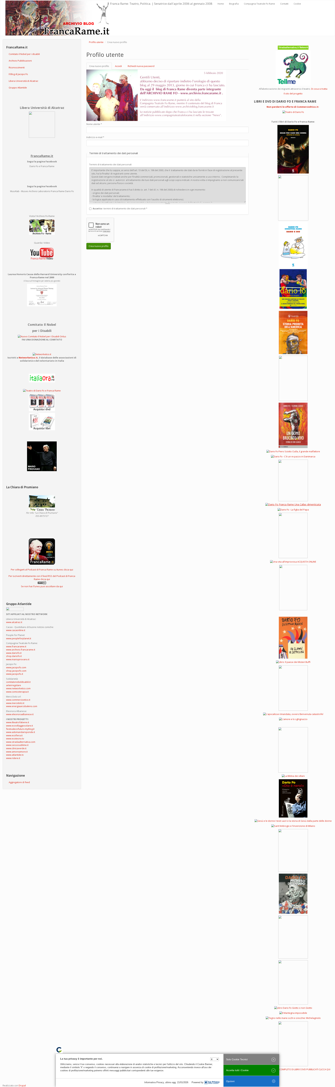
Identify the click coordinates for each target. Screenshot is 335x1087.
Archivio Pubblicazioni (20, 60)
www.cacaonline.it (15, 630)
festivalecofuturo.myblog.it (20, 728)
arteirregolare (13, 685)
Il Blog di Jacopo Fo (18, 74)
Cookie (297, 3)
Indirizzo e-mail (95, 137)
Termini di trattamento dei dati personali (110, 164)
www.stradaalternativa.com (20, 741)
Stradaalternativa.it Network (293, 47)
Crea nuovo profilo (100, 67)
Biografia (234, 3)
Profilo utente (96, 42)
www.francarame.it (16, 646)
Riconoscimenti (17, 67)
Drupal (22, 1085)
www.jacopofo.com (16, 667)
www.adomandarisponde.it (20, 732)
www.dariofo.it (13, 652)
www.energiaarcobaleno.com (21, 706)
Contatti (284, 3)
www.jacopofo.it (14, 673)
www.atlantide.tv (15, 754)
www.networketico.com (18, 688)
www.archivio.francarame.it (20, 649)
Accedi (118, 66)
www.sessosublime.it (17, 745)
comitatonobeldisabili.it (18, 681)
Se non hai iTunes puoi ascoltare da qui (42, 586)
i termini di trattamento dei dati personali (120, 208)
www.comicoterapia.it (17, 691)
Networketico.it (28, 357)
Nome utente (94, 124)
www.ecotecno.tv (15, 738)
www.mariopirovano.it (17, 659)
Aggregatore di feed (19, 782)
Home (221, 3)
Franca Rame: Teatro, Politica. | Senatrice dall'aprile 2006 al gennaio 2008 (161, 4)
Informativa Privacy (154, 1082)
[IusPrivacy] (212, 1082)
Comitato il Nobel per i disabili (24, 54)
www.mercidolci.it (15, 703)
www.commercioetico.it (18, 699)
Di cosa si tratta (319, 88)
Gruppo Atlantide (18, 87)
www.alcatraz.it (14, 622)
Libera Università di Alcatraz (23, 80)
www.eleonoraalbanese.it (20, 714)
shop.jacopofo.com (16, 670)
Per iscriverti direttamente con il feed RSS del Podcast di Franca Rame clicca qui (42, 577)
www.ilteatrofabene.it (17, 722)
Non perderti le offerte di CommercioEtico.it (292, 106)
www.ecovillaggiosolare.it (19, 725)
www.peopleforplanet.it (18, 638)
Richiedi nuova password (141, 66)
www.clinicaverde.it (16, 748)
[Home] (57, 18)
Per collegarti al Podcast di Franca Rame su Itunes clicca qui (42, 569)
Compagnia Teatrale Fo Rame (259, 3)
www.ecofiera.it (14, 735)
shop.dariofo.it (14, 656)
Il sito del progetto (293, 93)
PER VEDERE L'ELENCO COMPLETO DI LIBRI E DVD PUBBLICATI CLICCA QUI (293, 1069)
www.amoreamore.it (17, 751)
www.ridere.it (13, 758)
